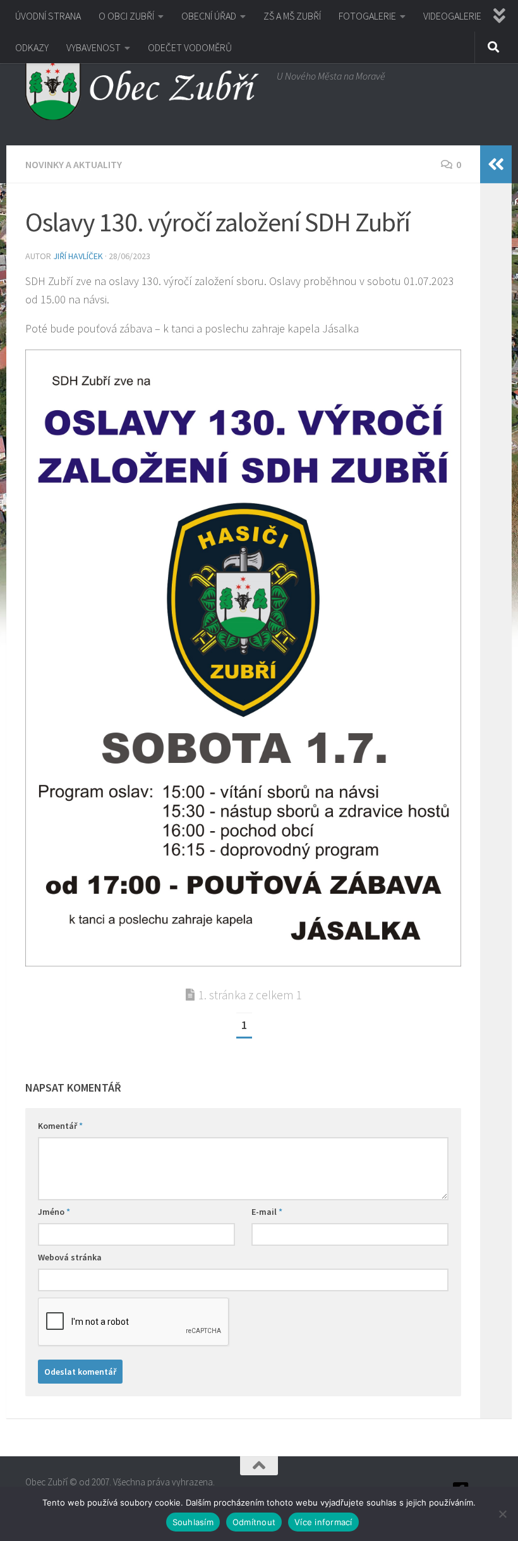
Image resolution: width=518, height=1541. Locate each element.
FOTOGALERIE (367, 15)
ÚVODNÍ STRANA (48, 15)
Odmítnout (253, 1522)
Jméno (54, 1211)
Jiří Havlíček (78, 256)
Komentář (60, 1125)
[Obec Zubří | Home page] (144, 88)
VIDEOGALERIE (452, 15)
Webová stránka (70, 1257)
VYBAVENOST (93, 47)
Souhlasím (193, 1522)
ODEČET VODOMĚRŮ (190, 47)
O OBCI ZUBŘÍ (126, 15)
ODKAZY (32, 47)
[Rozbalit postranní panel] (496, 164)
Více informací (323, 1522)
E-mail (266, 1211)
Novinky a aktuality (73, 164)
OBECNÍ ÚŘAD (208, 15)
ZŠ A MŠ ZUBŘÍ (292, 15)
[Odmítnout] (502, 1514)
